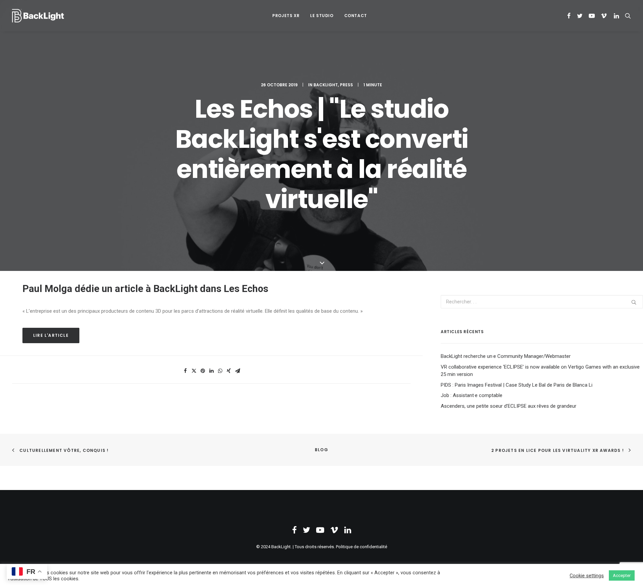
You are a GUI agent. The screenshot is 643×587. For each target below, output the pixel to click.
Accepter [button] (622, 575)
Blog (321, 450)
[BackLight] (38, 15)
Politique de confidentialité (361, 546)
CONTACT (355, 15)
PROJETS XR (285, 15)
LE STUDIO (321, 15)
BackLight (325, 85)
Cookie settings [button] (587, 576)
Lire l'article (51, 335)
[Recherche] (626, 15)
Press (346, 85)
